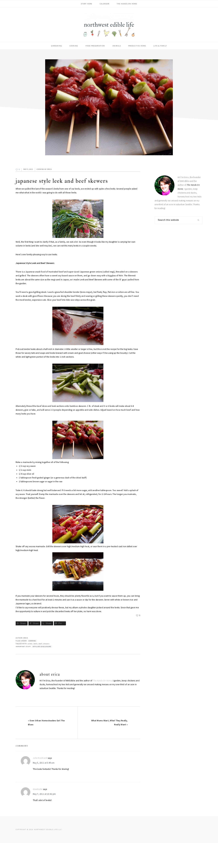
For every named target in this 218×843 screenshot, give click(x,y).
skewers (46, 644)
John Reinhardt (40, 758)
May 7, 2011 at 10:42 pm (44, 794)
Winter (30, 644)
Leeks (36, 644)
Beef (40, 644)
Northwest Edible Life (109, 25)
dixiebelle (38, 789)
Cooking (40, 169)
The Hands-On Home (102, 680)
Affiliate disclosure (42, 647)
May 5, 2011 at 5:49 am (43, 762)
